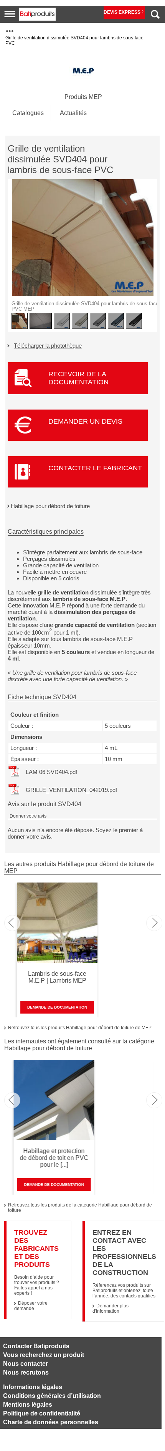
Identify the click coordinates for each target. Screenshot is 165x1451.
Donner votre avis (28, 816)
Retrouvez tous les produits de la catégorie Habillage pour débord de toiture (80, 1207)
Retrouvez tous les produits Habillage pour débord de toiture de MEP (80, 1027)
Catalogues (28, 113)
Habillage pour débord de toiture (50, 506)
